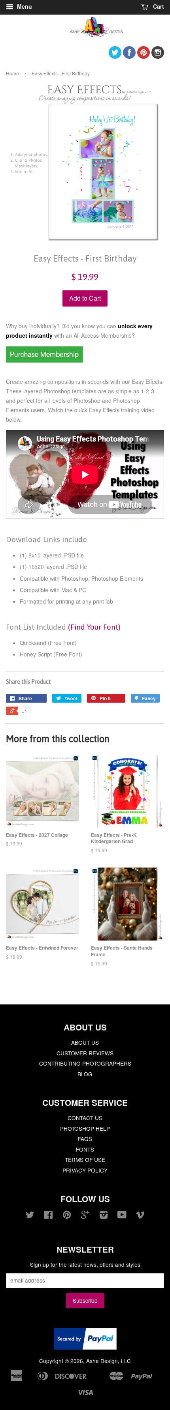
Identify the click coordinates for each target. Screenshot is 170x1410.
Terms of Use (85, 1159)
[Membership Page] (44, 360)
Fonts (85, 1149)
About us (85, 1042)
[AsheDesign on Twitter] (115, 56)
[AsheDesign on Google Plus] (85, 1216)
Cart (157, 6)
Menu (23, 6)
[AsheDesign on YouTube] (122, 1216)
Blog (85, 1074)
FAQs (85, 1139)
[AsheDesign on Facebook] (129, 56)
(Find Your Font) (94, 627)
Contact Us (85, 1118)
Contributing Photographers (85, 1063)
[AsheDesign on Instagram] (157, 56)
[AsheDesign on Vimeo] (140, 1216)
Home (12, 73)
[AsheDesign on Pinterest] (143, 56)
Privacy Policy (85, 1170)
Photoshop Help (85, 1128)
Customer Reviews (85, 1053)
